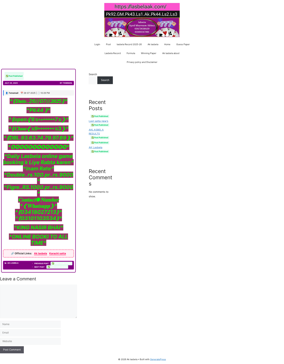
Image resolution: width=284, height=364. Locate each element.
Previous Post (52, 263)
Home (167, 44)
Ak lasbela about (170, 53)
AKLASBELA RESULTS (98, 133)
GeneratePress (158, 359)
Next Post (50, 267)
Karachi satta (57, 253)
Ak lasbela (153, 44)
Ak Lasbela (12, 263)
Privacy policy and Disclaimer (142, 62)
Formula (131, 53)
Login (97, 44)
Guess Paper (183, 44)
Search (93, 74)
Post (108, 44)
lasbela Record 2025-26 (129, 44)
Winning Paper (148, 53)
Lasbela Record (113, 53)
